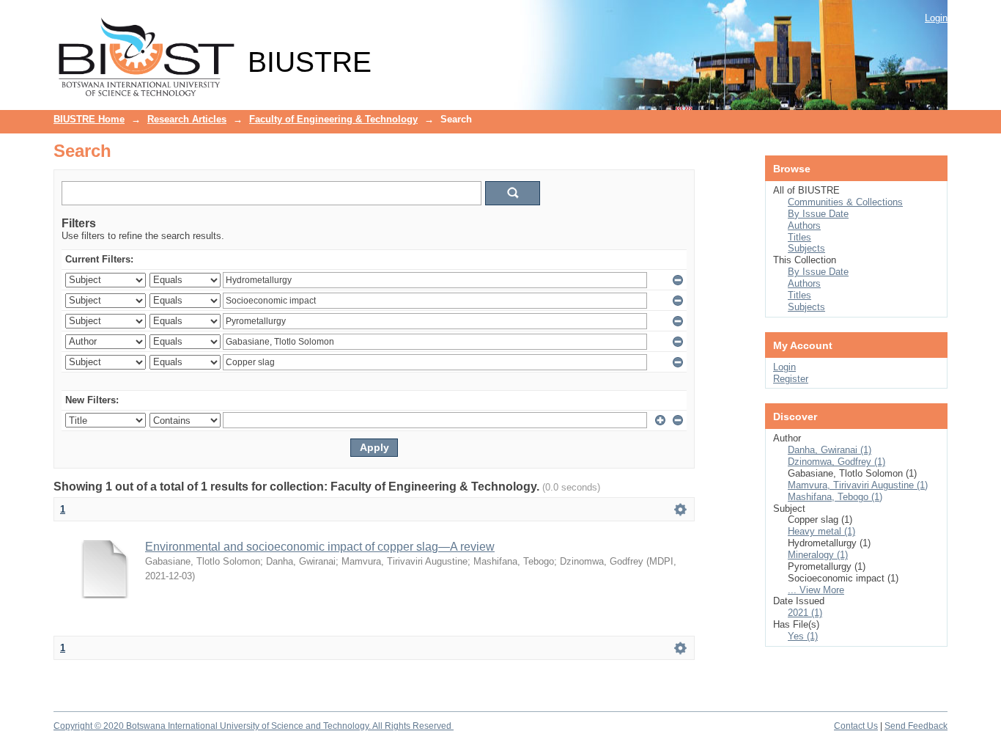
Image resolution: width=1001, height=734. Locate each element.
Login (936, 17)
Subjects (806, 248)
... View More (816, 589)
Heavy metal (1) (821, 531)
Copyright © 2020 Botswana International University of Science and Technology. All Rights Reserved (253, 726)
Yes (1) (803, 636)
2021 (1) (805, 612)
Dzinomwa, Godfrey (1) (836, 461)
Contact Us (856, 726)
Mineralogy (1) (818, 554)
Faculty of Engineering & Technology (333, 119)
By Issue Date (818, 213)
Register (790, 378)
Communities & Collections (845, 202)
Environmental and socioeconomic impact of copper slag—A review (320, 546)
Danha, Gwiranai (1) (829, 449)
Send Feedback (916, 726)
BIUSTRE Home (89, 119)
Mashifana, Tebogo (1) (835, 496)
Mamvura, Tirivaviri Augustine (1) (858, 485)
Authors (804, 225)
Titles (799, 237)
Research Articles (186, 119)
